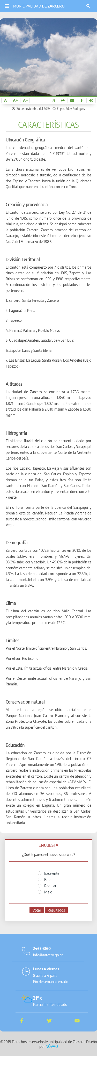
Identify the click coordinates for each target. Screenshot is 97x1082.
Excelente (51, 873)
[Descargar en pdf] (53, 100)
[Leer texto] (91, 100)
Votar (36, 910)
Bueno (49, 879)
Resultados (56, 910)
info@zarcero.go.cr (48, 954)
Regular (49, 885)
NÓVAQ (52, 1046)
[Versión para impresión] (63, 100)
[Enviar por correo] (72, 100)
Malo (47, 892)
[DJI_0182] (48, 83)
